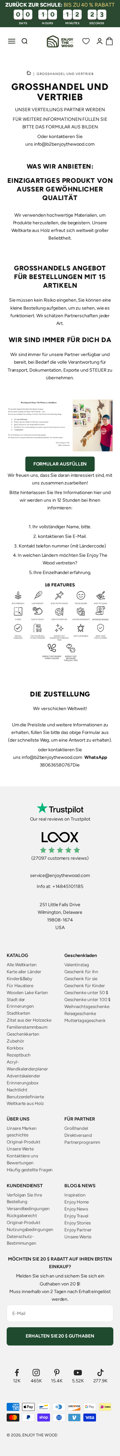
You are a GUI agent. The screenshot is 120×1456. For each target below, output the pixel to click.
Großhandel (76, 1128)
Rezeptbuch (19, 1054)
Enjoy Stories (77, 1222)
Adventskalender (23, 1075)
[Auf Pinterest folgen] (57, 1372)
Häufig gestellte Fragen (30, 1169)
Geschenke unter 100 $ (87, 999)
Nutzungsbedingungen (30, 1229)
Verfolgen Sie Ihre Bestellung (24, 1198)
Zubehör (15, 1041)
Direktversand (78, 1135)
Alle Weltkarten (22, 964)
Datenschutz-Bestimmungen (21, 1240)
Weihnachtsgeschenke (86, 1006)
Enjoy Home (76, 1201)
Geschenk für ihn (81, 971)
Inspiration (75, 1195)
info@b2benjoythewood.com (64, 144)
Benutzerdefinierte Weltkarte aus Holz (25, 1100)
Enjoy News (76, 1208)
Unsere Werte (20, 1148)
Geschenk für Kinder (84, 985)
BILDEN (90, 127)
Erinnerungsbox (22, 1082)
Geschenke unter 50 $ (86, 992)
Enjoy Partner (78, 1229)
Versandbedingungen (28, 1208)
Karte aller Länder (24, 971)
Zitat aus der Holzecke (29, 1020)
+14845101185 (67, 886)
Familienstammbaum (27, 1027)
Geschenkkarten (23, 1034)
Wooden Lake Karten (27, 992)
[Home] (28, 74)
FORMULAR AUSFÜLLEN (60, 464)
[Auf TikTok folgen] (100, 1372)
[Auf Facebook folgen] (16, 1372)
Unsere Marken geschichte (22, 1131)
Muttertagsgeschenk (85, 1020)
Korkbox (15, 1048)
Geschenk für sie (80, 978)
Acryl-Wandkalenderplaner (27, 1065)
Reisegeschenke (80, 1013)
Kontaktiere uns (22, 1155)
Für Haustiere (20, 985)
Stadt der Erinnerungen (20, 1003)
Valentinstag (76, 964)
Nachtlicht (17, 1089)
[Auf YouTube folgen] (78, 1372)
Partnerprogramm (82, 1142)
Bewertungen (20, 1162)
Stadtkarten (18, 1013)
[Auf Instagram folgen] (36, 1372)
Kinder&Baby (19, 978)
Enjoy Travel (76, 1215)
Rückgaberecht (22, 1215)
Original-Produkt (23, 1141)
